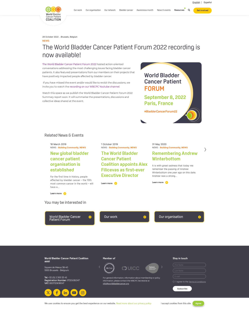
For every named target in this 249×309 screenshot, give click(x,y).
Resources (179, 10)
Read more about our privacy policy (133, 303)
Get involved (202, 10)
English (196, 2)
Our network (110, 10)
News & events (164, 10)
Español (208, 2)
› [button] (205, 155)
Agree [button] (198, 303)
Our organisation (93, 10)
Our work (78, 10)
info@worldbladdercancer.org (116, 284)
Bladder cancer (126, 10)
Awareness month (145, 10)
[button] (99, 266)
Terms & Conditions (197, 282)
